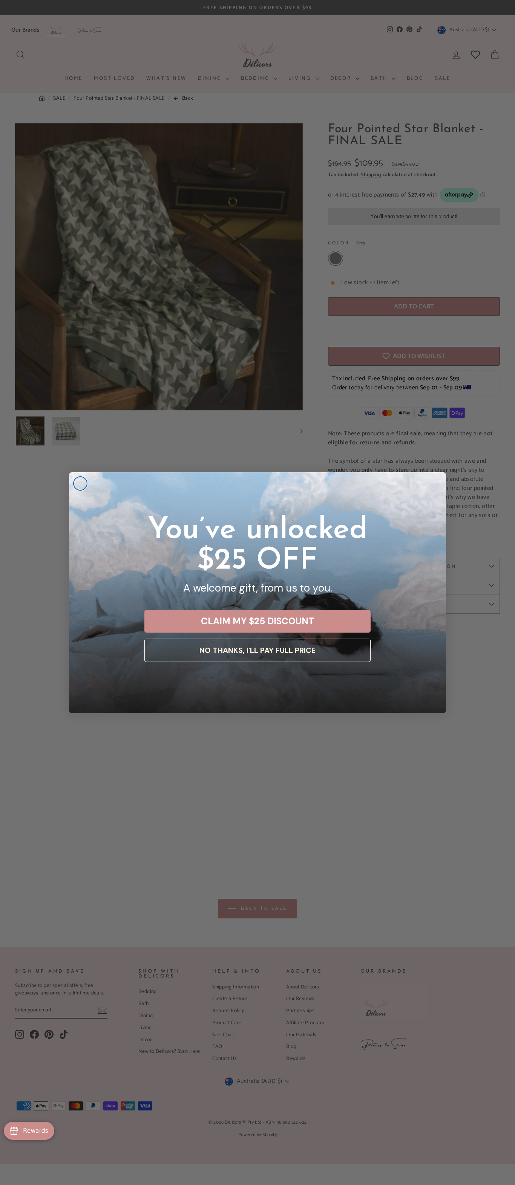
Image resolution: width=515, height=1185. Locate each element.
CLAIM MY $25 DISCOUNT (257, 621)
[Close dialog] (80, 483)
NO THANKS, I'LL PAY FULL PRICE (257, 650)
